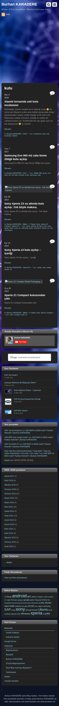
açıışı (45, 173)
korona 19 (21, 603)
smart (13, 610)
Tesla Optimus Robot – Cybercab (27, 390)
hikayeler (38, 600)
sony (16, 228)
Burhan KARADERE (14, 134)
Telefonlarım (11, 672)
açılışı (39, 267)
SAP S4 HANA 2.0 (11, 444)
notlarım (18, 606)
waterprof (37, 228)
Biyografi (9, 655)
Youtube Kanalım (11, 681)
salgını (40, 606)
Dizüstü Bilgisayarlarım (15, 663)
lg (39, 603)
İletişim (7, 460)
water (31, 228)
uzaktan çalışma (10, 614)
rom (35, 606)
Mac (43, 603)
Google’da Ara (10, 641)
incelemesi (37, 134)
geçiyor (20, 600)
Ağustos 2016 (10, 485)
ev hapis (7, 600)
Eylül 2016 (8, 480)
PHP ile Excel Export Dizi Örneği (27, 399)
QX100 (31, 606)
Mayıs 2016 (9, 498)
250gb (36, 173)
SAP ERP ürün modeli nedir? (16, 437)
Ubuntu (43, 609)
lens (37, 603)
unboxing (24, 228)
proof (11, 228)
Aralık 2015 (9, 520)
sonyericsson (31, 610)
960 (40, 173)
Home (44, 600)
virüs (19, 614)
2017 (25, 173)
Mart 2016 (8, 507)
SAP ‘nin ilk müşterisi (13, 430)
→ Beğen (8, 562)
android (19, 595)
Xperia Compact (47, 313)
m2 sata (15, 175)
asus (34, 596)
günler (32, 600)
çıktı (11, 315)
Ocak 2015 (8, 546)
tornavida (7, 136)
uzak (50, 610)
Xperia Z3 (15, 226)
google (26, 600)
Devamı (7, 129)
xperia (44, 228)
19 (5, 597)
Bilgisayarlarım (12, 650)
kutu (44, 134)
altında (33, 226)
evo (49, 173)
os (23, 606)
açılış (28, 226)
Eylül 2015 (8, 533)
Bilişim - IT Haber (29, 224)
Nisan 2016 (9, 502)
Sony (38, 224)
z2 (44, 614)
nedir (12, 606)
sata (39, 175)
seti (47, 134)
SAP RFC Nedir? (21, 411)
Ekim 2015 (8, 529)
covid (45, 597)
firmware (14, 600)
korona (14, 603)
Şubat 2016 (9, 511)
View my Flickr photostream (15, 578)
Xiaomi (14, 136)
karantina (7, 603)
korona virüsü (30, 603)
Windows (25, 614)
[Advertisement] (29, 51)
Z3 (48, 228)
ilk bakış (40, 226)
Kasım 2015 (9, 524)
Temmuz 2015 (10, 542)
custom (50, 597)
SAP (7, 609)
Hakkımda (8, 646)
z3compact (8, 230)
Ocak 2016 (8, 516)
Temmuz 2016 (10, 489)
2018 (25, 134)
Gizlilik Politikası (12, 633)
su (20, 228)
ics (49, 600)
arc (29, 596)
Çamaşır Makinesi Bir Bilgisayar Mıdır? (20, 383)
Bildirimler (8, 628)
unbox (49, 267)
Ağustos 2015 (10, 537)
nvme (27, 175)
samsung (33, 175)
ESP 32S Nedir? (11, 375)
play (25, 606)
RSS (8, 14)
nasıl (6, 606)
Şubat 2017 (9, 476)
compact (17, 315)
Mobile (48, 603)
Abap (9, 596)
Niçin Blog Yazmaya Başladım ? (19, 668)
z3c (51, 228)
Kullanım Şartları (13, 637)
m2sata (21, 175)
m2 (9, 175)
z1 (26, 315)
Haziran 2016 (10, 494)
